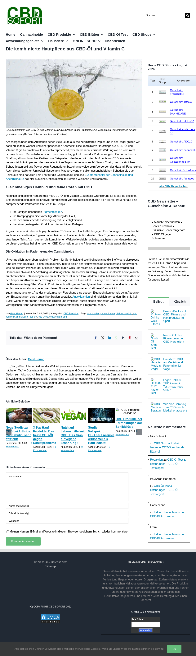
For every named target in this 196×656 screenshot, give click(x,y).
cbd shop (43, 316)
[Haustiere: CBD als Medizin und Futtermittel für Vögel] (156, 359)
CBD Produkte (71, 313)
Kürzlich (180, 301)
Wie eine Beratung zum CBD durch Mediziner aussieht (175, 407)
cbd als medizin (124, 313)
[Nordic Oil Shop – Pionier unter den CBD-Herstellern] (156, 335)
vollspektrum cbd (58, 316)
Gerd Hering (16, 313)
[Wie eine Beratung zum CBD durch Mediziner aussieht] (156, 404)
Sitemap (50, 566)
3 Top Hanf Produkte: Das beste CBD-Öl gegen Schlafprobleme (44, 435)
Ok (174, 649)
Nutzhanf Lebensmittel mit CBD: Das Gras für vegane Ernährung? (73, 435)
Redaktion (156, 459)
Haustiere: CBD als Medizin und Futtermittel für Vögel (173, 363)
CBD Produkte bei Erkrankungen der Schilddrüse (129, 422)
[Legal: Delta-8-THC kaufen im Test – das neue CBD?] (156, 380)
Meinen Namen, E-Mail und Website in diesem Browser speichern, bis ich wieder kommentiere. (69, 531)
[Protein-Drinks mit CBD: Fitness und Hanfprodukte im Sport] (156, 311)
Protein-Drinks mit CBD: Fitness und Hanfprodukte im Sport (174, 316)
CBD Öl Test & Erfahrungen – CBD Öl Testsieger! (168, 463)
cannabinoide (107, 313)
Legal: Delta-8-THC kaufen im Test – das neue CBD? (173, 384)
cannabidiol (93, 313)
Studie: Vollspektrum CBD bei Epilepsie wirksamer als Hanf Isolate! (101, 435)
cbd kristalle (22, 316)
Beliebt (158, 301)
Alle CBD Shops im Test (173, 186)
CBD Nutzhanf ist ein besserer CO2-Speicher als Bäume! (167, 447)
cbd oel (33, 316)
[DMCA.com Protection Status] (50, 616)
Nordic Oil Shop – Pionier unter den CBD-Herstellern (174, 338)
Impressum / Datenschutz (50, 562)
